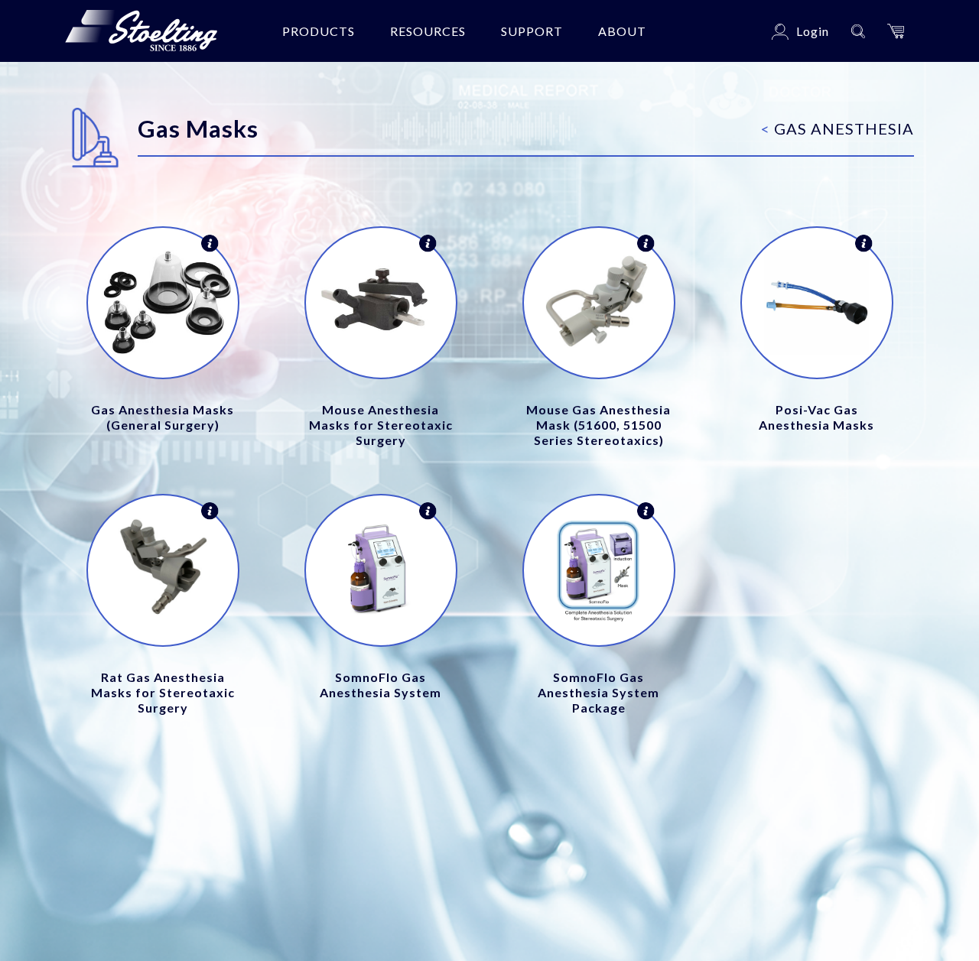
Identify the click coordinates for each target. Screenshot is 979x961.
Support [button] (532, 31)
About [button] (622, 31)
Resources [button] (428, 31)
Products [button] (318, 31)
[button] (895, 31)
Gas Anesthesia (837, 128)
